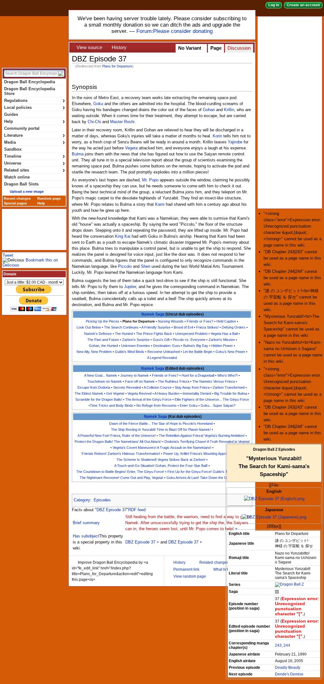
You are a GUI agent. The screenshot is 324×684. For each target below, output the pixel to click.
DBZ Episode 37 (112, 510)
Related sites (34, 170)
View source (89, 47)
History (119, 47)
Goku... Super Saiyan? (218, 405)
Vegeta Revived (140, 393)
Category (82, 500)
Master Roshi (122, 122)
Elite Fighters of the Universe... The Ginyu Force (212, 399)
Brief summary (86, 523)
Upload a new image (27, 191)
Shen (145, 266)
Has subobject (86, 536)
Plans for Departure (117, 66)
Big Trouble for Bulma (230, 393)
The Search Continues (121, 327)
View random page (189, 576)
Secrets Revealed (127, 387)
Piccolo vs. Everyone (189, 340)
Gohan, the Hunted (103, 346)
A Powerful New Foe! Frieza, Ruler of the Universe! (117, 435)
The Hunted (124, 334)
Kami (160, 204)
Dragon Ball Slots (21, 184)
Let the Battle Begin (197, 352)
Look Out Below (89, 327)
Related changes (214, 562)
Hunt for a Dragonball (198, 375)
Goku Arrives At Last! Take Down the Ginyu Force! (205, 478)
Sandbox (13, 149)
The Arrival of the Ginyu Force (148, 399)
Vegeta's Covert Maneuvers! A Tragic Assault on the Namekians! (162, 447)
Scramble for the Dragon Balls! (98, 399)
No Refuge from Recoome (156, 405)
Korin (217, 136)
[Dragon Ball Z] (289, 584)
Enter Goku (188, 405)
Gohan (209, 110)
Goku (98, 104)
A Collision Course (157, 387)
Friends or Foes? (200, 321)
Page (215, 48)
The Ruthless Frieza (173, 381)
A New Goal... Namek (100, 375)
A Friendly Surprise (156, 327)
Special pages (15, 203)
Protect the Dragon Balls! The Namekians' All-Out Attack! (118, 441)
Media (34, 142)
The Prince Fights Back (154, 334)
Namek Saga (153, 314)
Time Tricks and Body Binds (111, 405)
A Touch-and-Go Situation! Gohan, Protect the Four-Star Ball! (161, 466)
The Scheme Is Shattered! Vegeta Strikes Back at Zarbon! (160, 459)
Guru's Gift (161, 340)
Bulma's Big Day (195, 346)
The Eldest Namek (89, 393)
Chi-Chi (94, 122)
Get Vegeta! (115, 393)
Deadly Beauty (287, 667)
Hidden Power (222, 346)
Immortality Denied (197, 393)
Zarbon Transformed (229, 387)
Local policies (34, 107)
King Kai (122, 236)
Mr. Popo (150, 180)
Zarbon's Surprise (136, 340)
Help (34, 121)
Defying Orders (234, 327)
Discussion (239, 48)
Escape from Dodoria (94, 387)
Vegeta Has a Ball (224, 334)
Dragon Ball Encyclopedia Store (29, 91)
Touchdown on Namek (104, 381)
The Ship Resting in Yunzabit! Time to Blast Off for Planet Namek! (161, 429)
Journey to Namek (134, 375)
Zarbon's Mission (222, 340)
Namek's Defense (98, 334)
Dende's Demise (289, 674)
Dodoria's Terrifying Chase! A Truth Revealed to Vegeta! (207, 441)
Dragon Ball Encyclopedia (34, 40)
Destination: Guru (166, 346)
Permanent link (186, 569)
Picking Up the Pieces (102, 321)
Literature (34, 135)
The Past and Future (103, 340)
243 (278, 645)
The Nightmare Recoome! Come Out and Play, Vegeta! (121, 478)
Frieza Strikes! (207, 327)
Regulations (34, 100)
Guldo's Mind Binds (129, 352)
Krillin (229, 110)
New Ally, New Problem (94, 352)
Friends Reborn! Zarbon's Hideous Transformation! (121, 453)
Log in (273, 5)
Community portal (22, 128)
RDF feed (137, 510)
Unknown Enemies (135, 346)
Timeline (34, 156)
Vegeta (131, 148)
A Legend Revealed (162, 358)
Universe (34, 163)
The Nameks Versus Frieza (213, 381)
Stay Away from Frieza (192, 387)
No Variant (189, 48)
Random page (49, 198)
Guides (11, 114)
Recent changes (17, 198)
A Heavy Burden (166, 393)
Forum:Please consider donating (174, 31)
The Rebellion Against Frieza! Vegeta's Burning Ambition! (202, 435)
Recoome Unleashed (163, 352)
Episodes (102, 500)
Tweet (8, 255)
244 (287, 645)
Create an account (303, 5)
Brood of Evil (183, 327)
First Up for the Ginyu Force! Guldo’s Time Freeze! (206, 472)
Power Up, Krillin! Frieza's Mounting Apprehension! (201, 453)
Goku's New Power (230, 352)
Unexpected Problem (191, 334)
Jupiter (130, 287)
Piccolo (125, 266)
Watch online (17, 177)
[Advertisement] (291, 112)
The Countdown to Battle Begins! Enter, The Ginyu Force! (120, 472)
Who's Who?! (227, 375)
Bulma (78, 154)
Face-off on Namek (140, 381)
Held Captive (226, 321)
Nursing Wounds (171, 321)
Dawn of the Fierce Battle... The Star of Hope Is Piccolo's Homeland (161, 423)
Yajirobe (235, 142)
